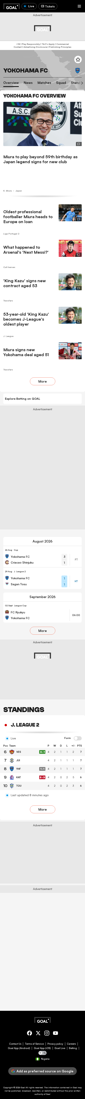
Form (67, 738)
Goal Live (59, 1048)
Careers (71, 1043)
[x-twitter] (38, 1034)
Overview (11, 83)
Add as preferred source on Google (45, 1071)
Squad (61, 83)
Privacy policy (55, 1043)
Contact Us (15, 1043)
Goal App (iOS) (42, 1048)
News (28, 83)
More (42, 381)
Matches (44, 83)
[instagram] (47, 1034)
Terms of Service (34, 1043)
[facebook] (29, 1034)
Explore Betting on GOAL (22, 398)
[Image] (42, 124)
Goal (23, 1087)
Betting (73, 1048)
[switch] (78, 738)
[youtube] (55, 1034)
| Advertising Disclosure (34, 47)
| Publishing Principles (59, 47)
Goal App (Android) (19, 1048)
